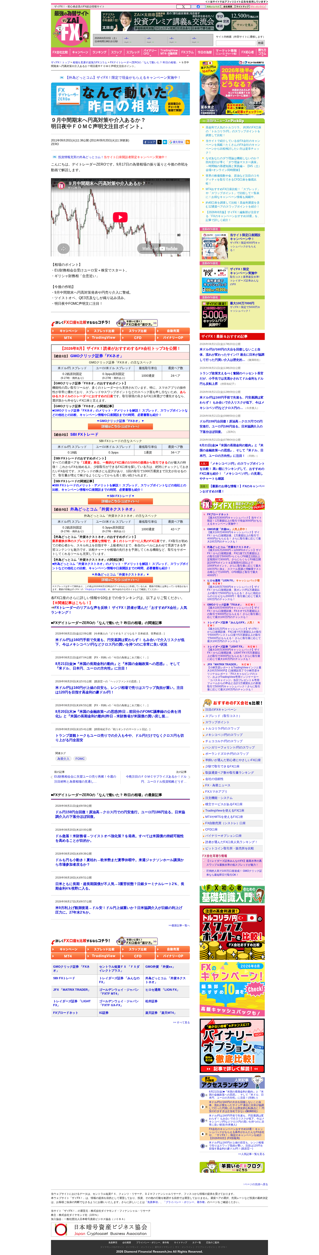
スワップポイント (217, 722)
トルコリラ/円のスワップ (222, 728)
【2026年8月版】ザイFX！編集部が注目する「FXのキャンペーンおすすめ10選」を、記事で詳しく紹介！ (233, 216)
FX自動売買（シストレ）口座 (225, 823)
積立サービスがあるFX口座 (224, 804)
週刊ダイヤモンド (163, 1247)
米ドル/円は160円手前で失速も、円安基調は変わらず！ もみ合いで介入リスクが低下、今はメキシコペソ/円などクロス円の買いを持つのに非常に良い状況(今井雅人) (236, 1120)
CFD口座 (211, 829)
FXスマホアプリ (216, 791)
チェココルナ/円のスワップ (224, 741)
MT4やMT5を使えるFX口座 (224, 816)
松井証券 (151, 1001)
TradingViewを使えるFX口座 (224, 810)
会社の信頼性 (214, 779)
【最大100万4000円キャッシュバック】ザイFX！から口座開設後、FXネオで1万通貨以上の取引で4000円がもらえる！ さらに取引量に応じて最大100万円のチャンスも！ (234, 611)
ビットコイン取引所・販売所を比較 (229, 848)
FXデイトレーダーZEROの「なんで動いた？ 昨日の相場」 (144, 62)
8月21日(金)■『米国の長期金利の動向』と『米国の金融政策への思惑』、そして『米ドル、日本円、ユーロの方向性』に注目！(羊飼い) (236, 1094)
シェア (151, 142)
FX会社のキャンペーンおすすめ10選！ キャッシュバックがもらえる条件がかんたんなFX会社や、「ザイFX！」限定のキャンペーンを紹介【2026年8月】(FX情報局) (236, 1134)
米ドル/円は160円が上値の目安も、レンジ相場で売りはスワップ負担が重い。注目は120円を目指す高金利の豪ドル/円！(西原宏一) (236, 1145)
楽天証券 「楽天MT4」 (161, 1012)
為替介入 (63, 758)
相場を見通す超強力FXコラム (90, 62)
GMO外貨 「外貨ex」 (160, 966)
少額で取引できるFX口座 (222, 766)
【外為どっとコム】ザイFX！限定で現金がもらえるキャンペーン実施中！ (123, 77)
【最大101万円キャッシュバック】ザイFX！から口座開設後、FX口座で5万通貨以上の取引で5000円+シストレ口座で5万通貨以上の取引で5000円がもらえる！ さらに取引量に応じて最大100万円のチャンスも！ (234, 632)
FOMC (80, 758)
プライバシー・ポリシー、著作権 (152, 1242)
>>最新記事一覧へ (179, 925)
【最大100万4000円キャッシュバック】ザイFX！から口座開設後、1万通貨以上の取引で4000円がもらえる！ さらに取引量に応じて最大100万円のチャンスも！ (234, 535)
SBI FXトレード (64, 978)
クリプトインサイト (205, 1247)
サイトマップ (180, 1242)
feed (188, 142)
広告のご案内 (212, 1242)
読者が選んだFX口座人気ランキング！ (231, 842)
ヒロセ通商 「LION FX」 (162, 989)
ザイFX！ (222, 1247)
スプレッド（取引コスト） (223, 716)
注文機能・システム (219, 798)
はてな (165, 142)
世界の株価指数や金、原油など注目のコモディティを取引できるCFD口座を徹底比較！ (232, 179)
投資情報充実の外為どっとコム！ (113, 157)
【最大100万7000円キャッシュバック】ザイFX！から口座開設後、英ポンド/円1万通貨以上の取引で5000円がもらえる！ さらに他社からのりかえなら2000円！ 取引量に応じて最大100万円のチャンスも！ (234, 590)
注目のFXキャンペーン (221, 709)
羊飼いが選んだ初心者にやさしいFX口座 (233, 760)
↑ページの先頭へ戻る (255, 1184)
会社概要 (126, 1242)
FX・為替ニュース (217, 785)
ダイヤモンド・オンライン (139, 1247)
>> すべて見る (181, 1022)
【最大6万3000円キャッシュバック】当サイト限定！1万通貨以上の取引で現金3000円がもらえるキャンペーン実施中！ (234, 519)
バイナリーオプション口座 (223, 835)
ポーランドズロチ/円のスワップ (227, 753)
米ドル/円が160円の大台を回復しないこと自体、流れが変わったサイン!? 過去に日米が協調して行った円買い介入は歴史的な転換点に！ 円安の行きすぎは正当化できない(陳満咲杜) (236, 1107)
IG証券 (104, 1012)
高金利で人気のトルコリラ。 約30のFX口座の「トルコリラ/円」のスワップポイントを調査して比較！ (233, 131)
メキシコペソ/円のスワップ (224, 734)
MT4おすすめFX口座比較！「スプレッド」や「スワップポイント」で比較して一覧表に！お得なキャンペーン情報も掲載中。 (233, 193)
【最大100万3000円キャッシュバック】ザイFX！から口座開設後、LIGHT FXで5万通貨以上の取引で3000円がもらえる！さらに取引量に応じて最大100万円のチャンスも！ (233, 653)
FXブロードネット (65, 1012)
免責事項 (113, 1242)
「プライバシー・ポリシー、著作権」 (185, 1202)
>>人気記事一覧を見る (251, 1154)
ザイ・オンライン (183, 1247)
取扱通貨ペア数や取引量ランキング (229, 772)
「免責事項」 (152, 1202)
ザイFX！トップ (60, 62)
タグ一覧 (196, 1242)
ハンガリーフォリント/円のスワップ (230, 747)
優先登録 (178, 142)
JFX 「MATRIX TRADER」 (72, 989)
